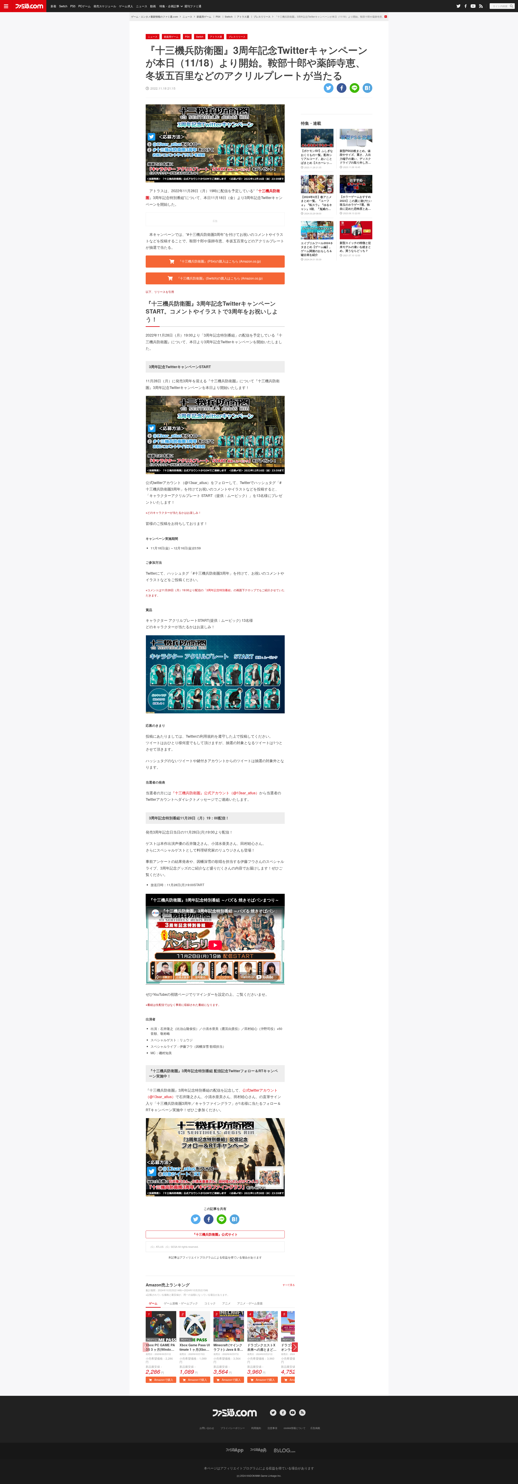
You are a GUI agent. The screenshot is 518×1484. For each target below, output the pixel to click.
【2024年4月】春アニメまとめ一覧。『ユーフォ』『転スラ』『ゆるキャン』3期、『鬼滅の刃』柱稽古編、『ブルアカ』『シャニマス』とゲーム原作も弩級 (316, 203)
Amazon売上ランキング (168, 1285)
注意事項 (272, 1428)
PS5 (72, 6)
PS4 (218, 16)
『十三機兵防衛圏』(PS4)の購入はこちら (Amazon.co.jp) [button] (219, 261)
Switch (63, 6)
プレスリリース (262, 16)
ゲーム (153, 1303)
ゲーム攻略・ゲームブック (181, 1303)
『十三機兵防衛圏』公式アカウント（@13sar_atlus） (215, 792)
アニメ (226, 1303)
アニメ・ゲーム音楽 (250, 1303)
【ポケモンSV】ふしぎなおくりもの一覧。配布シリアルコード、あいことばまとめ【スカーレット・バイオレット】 (317, 157)
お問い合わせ (207, 1428)
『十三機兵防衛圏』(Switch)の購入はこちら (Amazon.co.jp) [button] (219, 278)
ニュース (141, 6)
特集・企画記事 (169, 6)
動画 (153, 6)
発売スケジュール (104, 6)
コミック (210, 1303)
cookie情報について (295, 1428)
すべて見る (289, 1284)
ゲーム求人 (126, 6)
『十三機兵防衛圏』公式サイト (215, 1234)
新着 (53, 6)
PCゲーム (84, 6)
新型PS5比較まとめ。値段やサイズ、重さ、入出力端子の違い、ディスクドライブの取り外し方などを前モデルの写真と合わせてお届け (355, 157)
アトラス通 (243, 16)
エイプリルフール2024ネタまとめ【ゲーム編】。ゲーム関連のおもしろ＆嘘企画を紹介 (317, 249)
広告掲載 (315, 1428)
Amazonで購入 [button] (163, 1380)
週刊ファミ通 (192, 6)
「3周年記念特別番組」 (219, 590)
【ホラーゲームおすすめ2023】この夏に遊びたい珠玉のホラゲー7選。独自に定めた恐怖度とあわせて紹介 (356, 203)
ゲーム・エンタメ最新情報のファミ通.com (154, 16)
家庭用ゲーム (204, 16)
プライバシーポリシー (233, 1428)
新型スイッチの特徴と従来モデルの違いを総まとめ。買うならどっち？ (355, 247)
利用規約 (256, 1428)
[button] (295, 1347)
